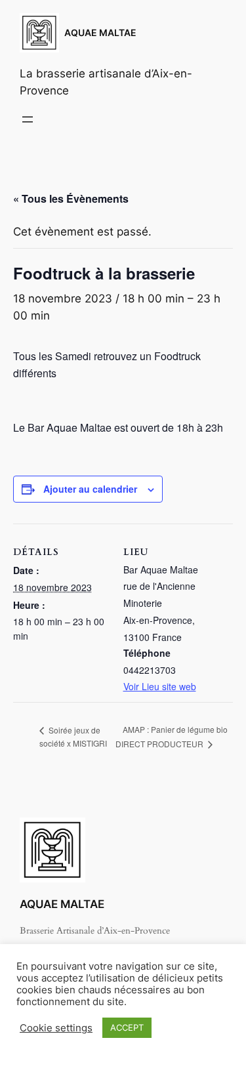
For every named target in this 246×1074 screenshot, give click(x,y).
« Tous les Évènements (71, 198)
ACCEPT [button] (127, 1027)
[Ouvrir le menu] (27, 119)
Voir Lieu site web (159, 686)
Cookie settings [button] (56, 1028)
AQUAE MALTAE (100, 32)
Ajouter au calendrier (90, 488)
